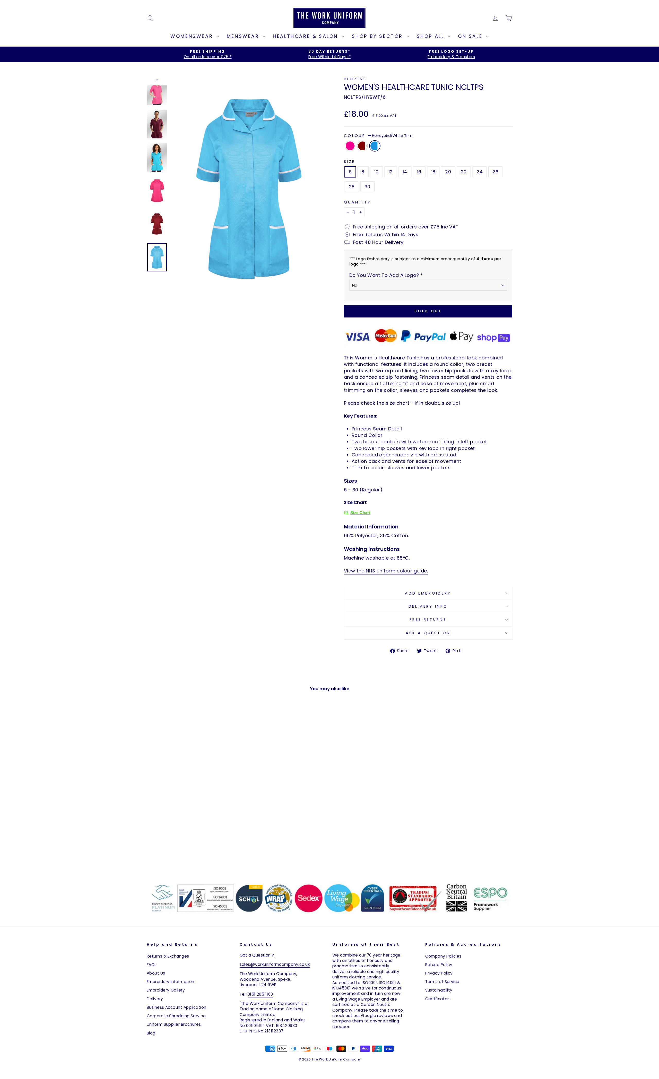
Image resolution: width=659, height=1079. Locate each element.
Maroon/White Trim (362, 146)
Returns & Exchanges (168, 956)
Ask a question (428, 632)
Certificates (437, 999)
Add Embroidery (428, 593)
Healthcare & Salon (306, 36)
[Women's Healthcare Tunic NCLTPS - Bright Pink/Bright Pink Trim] (183, 859)
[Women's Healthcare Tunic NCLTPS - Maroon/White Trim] (190, 859)
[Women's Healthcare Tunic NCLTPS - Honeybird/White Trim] (197, 859)
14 (405, 172)
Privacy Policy (439, 973)
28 (352, 186)
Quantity (357, 202)
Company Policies (443, 956)
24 (479, 172)
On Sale (471, 36)
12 (390, 172)
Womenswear (192, 36)
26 (495, 172)
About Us (156, 973)
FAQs (152, 964)
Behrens (355, 79)
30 (367, 186)
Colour (378, 135)
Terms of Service (442, 981)
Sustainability (439, 990)
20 (448, 172)
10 (376, 172)
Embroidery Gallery (166, 990)
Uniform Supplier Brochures (174, 1024)
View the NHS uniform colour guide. (386, 571)
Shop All (431, 36)
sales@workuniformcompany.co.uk (275, 964)
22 (464, 172)
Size (349, 161)
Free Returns (428, 619)
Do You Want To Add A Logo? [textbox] (386, 275)
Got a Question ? (257, 955)
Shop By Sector (378, 36)
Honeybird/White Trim (375, 146)
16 (419, 172)
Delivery (155, 999)
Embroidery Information (170, 981)
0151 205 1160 (260, 994)
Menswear (244, 36)
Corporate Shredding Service (176, 1016)
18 (433, 172)
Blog (151, 1033)
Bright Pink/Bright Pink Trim (350, 146)
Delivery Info (428, 606)
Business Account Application (176, 1007)
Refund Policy (439, 964)
